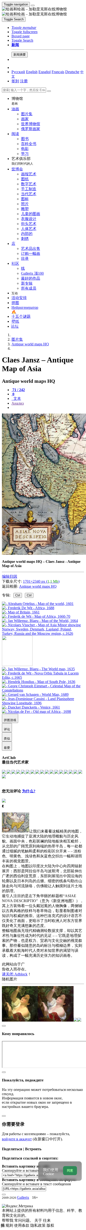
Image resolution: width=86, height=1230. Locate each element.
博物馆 (17, 101)
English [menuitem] (32, 72)
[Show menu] (33, 5)
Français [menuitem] (58, 72)
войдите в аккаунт (17, 1139)
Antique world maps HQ (38, 586)
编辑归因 (9, 576)
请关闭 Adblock (14, 974)
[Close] (49, 91)
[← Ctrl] (43, 633)
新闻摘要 (19, 54)
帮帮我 (8, 1220)
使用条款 (22, 1225)
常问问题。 (24, 1220)
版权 (50, 1225)
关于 (38, 1220)
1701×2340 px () (41, 581)
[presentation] (47, 408)
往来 (47, 1220)
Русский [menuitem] (18, 72)
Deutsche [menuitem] (72, 72)
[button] (23, 28)
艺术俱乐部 (22, 161)
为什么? (28, 791)
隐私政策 (38, 1225)
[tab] (18, 390)
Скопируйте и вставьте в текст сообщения (36, 1184)
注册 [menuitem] (24, 81)
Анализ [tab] (17, 403)
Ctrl (17, 595)
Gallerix (23, 1197)
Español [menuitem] (44, 72)
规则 (9, 1225)
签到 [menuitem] (15, 81)
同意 (70, 1170)
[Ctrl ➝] (38, 669)
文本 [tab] (16, 399)
